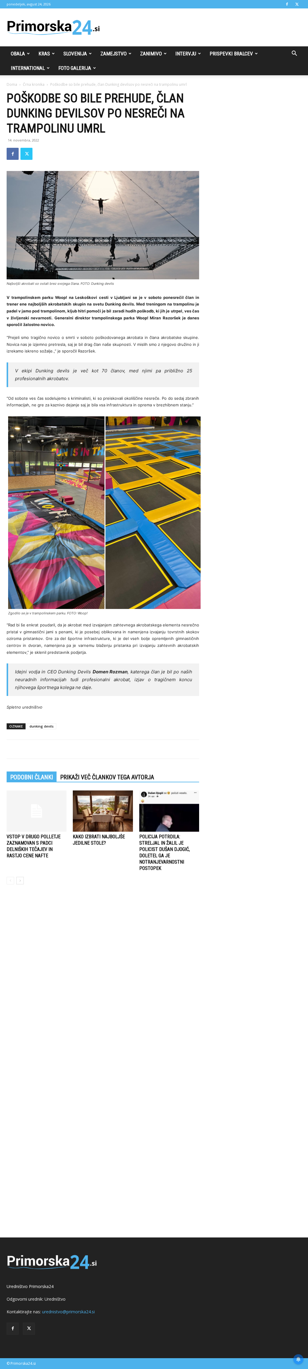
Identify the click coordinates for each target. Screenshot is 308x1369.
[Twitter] (296, 4)
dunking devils (41, 726)
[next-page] (20, 880)
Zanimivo (151, 54)
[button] (294, 54)
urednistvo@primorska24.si (68, 1312)
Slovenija (75, 54)
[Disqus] (103, 980)
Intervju (185, 54)
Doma (12, 84)
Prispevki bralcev (231, 54)
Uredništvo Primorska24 (30, 1286)
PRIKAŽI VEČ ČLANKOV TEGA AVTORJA (107, 777)
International (28, 68)
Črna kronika (34, 84)
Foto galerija (74, 68)
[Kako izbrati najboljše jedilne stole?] (103, 811)
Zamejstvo (113, 54)
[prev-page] (10, 880)
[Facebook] (286, 4)
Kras (44, 54)
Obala (18, 54)
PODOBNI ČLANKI (31, 777)
